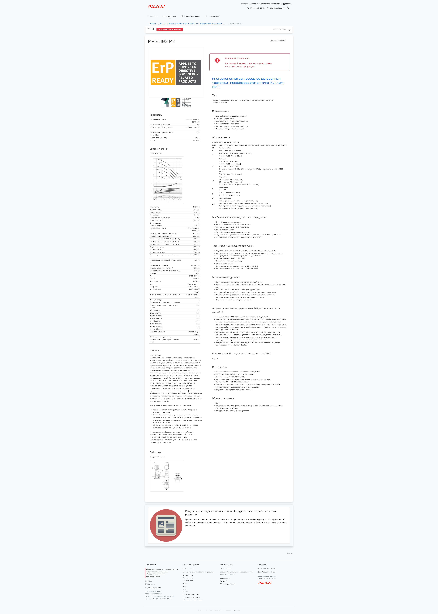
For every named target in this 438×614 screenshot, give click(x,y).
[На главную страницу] (156, 6)
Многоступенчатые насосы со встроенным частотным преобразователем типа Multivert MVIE (247, 83)
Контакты (151, 584)
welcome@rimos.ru (276, 8)
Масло (185, 589)
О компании (213, 16)
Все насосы (189, 569)
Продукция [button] (171, 16)
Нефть (185, 583)
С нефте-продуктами (191, 594)
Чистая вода (188, 575)
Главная (153, 16)
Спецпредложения (192, 16)
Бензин (185, 592)
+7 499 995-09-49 (257, 8)
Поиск (224, 581)
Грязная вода (188, 578)
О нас (149, 581)
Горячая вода (188, 580)
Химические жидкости (191, 597)
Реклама (290, 553)
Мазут (185, 586)
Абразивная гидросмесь (192, 600)
